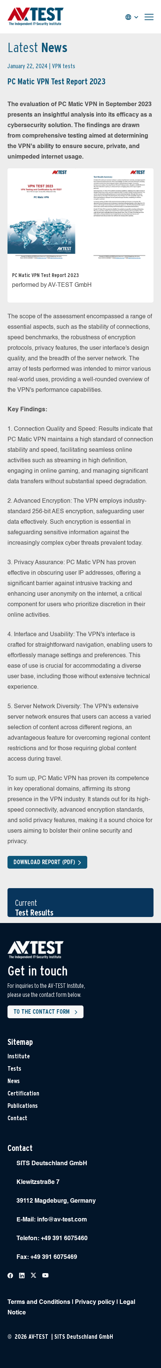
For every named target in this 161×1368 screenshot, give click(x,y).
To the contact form (41, 1011)
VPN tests (63, 66)
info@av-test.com (62, 1220)
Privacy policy (95, 1302)
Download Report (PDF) (44, 862)
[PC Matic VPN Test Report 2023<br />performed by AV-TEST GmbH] (80, 216)
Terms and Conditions (38, 1302)
